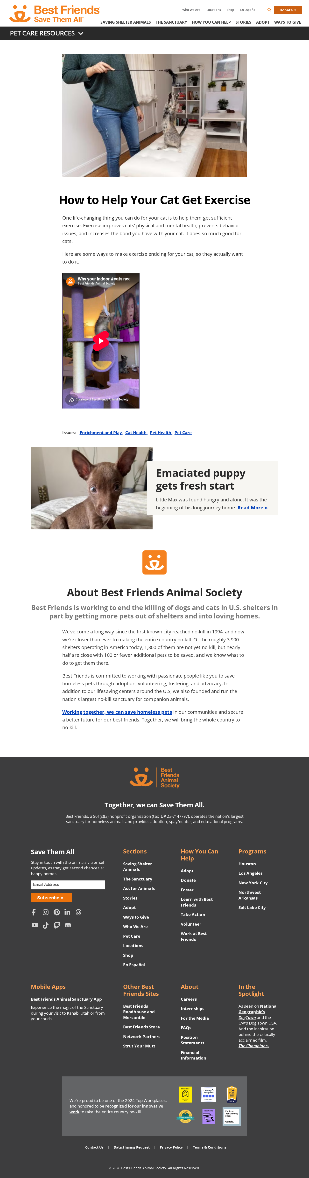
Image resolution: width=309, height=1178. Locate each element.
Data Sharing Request (132, 1147)
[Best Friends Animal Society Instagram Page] (47, 913)
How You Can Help (211, 22)
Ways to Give (136, 917)
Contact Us (94, 1147)
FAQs (186, 1027)
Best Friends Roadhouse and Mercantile (138, 1011)
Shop (230, 9)
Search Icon (273, 11)
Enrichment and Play (101, 432)
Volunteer (191, 924)
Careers (189, 999)
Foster (187, 890)
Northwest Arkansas (249, 895)
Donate (286, 9)
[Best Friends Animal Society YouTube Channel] (36, 926)
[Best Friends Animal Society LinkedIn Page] (69, 913)
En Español (248, 9)
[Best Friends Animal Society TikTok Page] (47, 926)
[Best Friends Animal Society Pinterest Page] (58, 913)
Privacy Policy (171, 1147)
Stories (243, 22)
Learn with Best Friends (196, 902)
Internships (192, 1008)
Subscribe (48, 897)
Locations (213, 9)
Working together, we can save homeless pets (117, 711)
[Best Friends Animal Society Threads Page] (80, 913)
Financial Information (193, 1055)
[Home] (55, 13)
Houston (247, 863)
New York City (253, 883)
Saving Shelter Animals (125, 22)
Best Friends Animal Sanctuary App (66, 999)
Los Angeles (250, 873)
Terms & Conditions (209, 1147)
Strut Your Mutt (139, 1046)
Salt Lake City (252, 907)
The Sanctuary (171, 22)
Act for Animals (138, 888)
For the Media (195, 1018)
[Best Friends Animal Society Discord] (69, 926)
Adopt (262, 22)
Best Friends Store (141, 1027)
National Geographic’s (258, 1011)
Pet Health (160, 432)
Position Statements (192, 1040)
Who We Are (191, 9)
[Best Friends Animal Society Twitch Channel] (58, 926)
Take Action (193, 914)
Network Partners (141, 1036)
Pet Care (183, 432)
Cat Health (136, 432)
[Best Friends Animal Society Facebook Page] (36, 913)
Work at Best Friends (194, 936)
